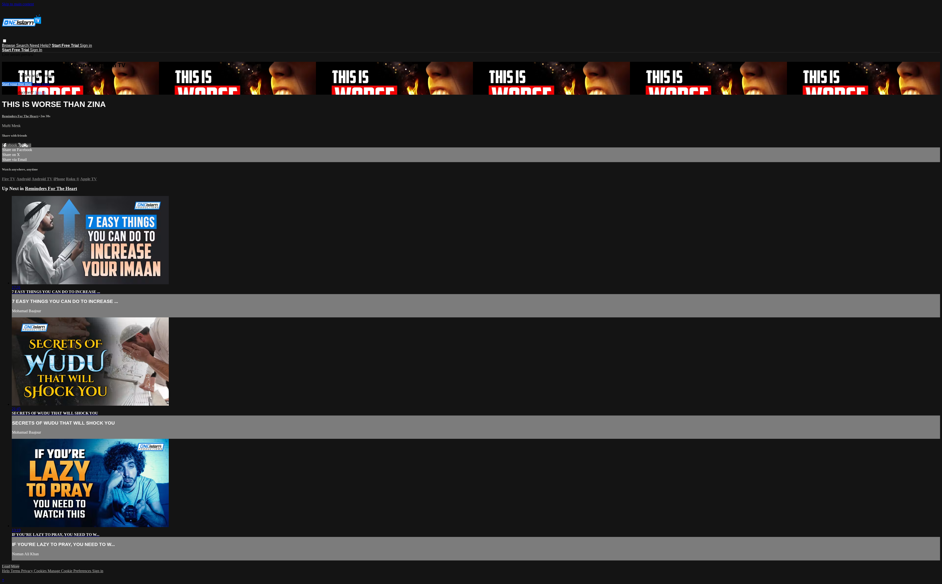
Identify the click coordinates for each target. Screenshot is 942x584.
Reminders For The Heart (20, 116)
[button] (4, 40)
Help (6, 571)
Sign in (86, 45)
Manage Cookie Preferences (70, 571)
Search (23, 45)
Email (26, 145)
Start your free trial (17, 84)
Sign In (36, 50)
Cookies (41, 571)
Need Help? (40, 45)
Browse (9, 45)
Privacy (27, 571)
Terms (16, 571)
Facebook (10, 145)
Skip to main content (18, 4)
